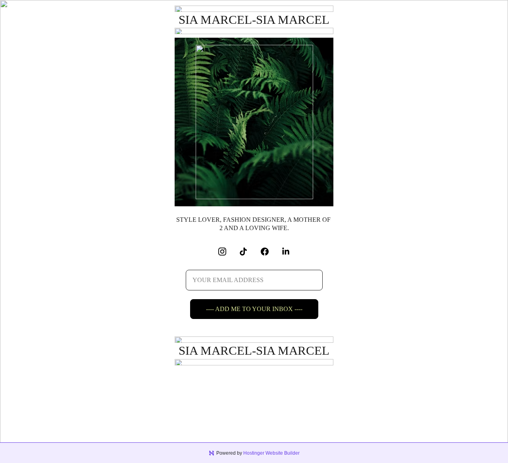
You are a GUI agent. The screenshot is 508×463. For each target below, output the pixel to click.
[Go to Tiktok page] (247, 252)
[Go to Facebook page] (269, 252)
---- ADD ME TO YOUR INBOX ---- (254, 308)
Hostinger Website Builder (271, 453)
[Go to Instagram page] (226, 252)
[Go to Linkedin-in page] (286, 252)
